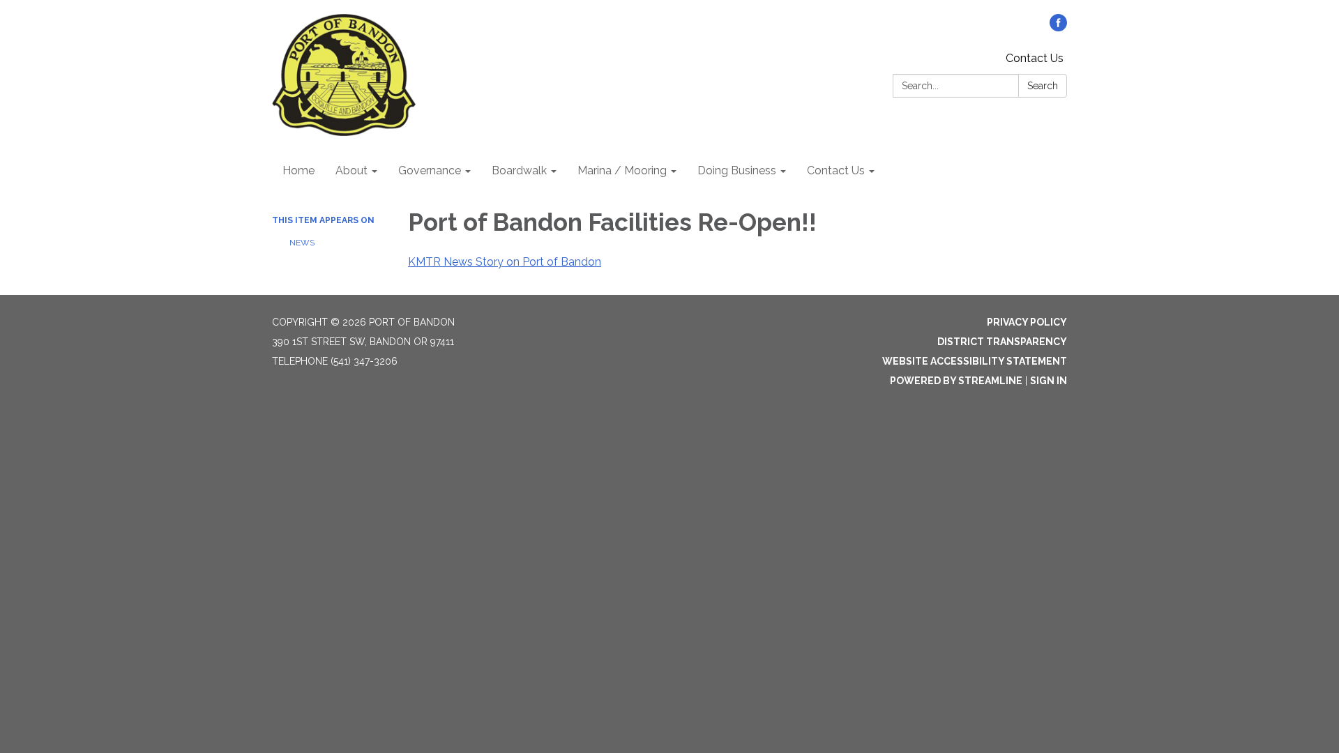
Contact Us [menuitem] (836, 170)
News (302, 243)
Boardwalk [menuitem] (519, 170)
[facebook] (1058, 27)
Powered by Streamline (956, 380)
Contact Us (1035, 58)
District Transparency (1002, 341)
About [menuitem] (351, 170)
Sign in (1048, 380)
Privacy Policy (1027, 322)
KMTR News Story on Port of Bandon (504, 261)
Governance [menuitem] (429, 170)
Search (1042, 85)
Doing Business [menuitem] (736, 170)
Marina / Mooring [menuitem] (622, 170)
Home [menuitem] (298, 170)
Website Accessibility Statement (974, 361)
